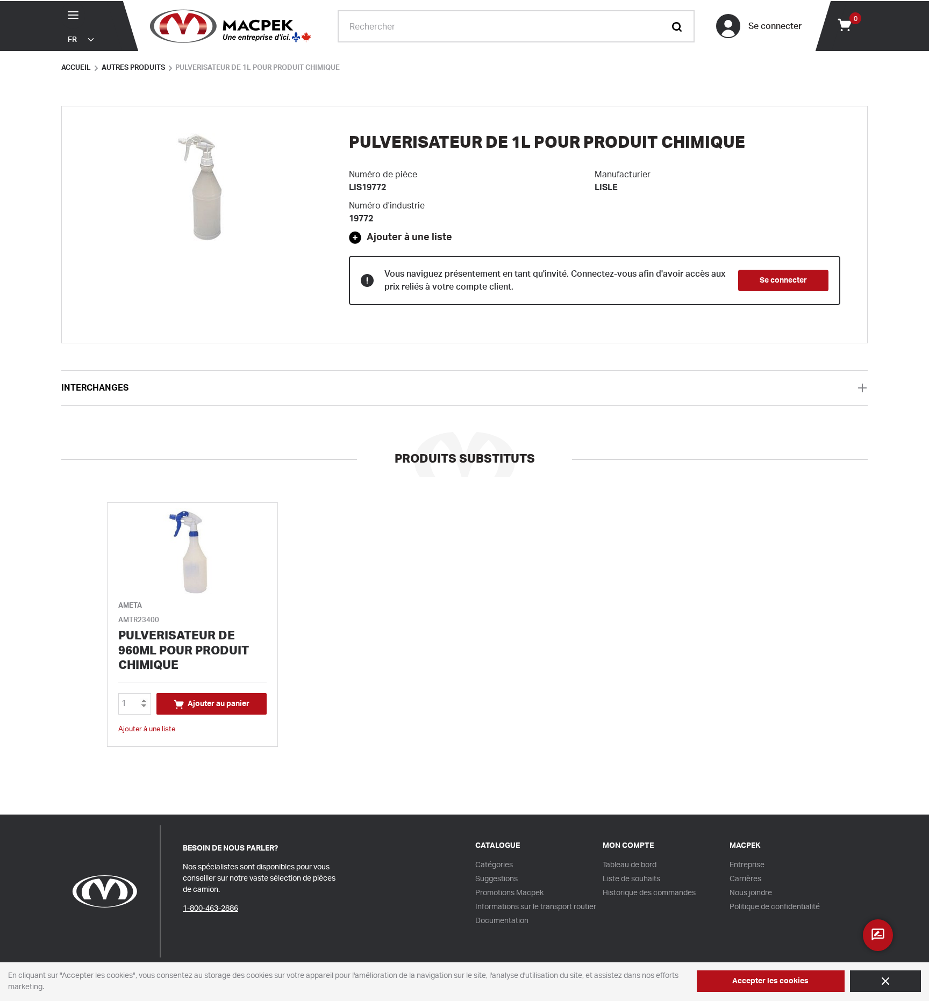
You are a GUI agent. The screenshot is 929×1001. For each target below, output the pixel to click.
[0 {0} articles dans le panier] (844, 24)
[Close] (885, 981)
